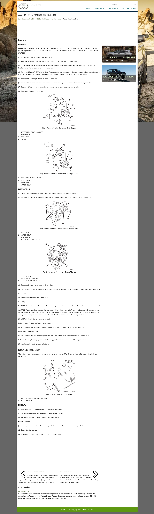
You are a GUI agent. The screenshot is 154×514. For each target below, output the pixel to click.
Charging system (56, 19)
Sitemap (133, 8)
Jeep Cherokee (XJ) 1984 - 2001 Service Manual (33, 19)
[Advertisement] (59, 28)
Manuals (88, 8)
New (123, 8)
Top (127, 8)
